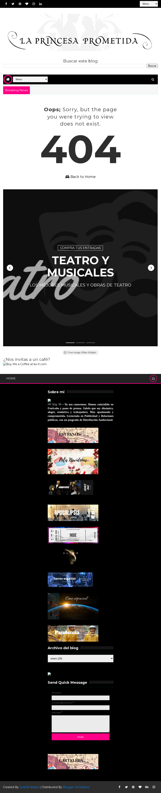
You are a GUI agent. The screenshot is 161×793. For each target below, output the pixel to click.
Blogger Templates (76, 787)
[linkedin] (40, 4)
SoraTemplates (29, 787)
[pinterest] (20, 4)
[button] (9, 267)
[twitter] (13, 4)
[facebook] (6, 4)
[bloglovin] (27, 4)
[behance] (147, 787)
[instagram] (34, 4)
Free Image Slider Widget (82, 352)
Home (11, 378)
